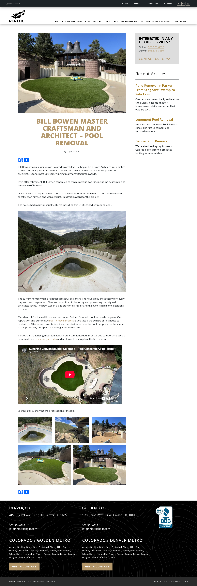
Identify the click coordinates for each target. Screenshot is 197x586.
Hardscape (112, 21)
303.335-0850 (156, 50)
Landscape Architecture (68, 21)
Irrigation (180, 21)
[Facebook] (179, 4)
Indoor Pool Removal (158, 21)
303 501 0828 (17, 525)
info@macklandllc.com (23, 528)
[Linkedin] (188, 4)
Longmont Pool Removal (154, 119)
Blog (136, 3)
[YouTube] (183, 4)
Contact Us (152, 3)
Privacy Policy (181, 582)
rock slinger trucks (46, 339)
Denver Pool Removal (151, 141)
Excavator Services (132, 21)
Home (125, 3)
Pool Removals (94, 21)
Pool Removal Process (61, 320)
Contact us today (155, 59)
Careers (168, 3)
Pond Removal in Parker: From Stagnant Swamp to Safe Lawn (155, 89)
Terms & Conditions (163, 582)
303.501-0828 (156, 47)
